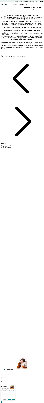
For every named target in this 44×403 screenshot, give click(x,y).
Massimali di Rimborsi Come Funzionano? (6, 148)
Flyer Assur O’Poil (4, 379)
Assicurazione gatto (20, 4)
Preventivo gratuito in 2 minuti (2, 52)
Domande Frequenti (28, 1)
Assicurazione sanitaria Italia (4, 144)
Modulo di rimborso (16, 1)
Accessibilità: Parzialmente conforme (7, 381)
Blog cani (23, 56)
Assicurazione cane (15, 4)
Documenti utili (21, 1)
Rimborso (24, 1)
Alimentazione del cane (19, 56)
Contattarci (32, 1)
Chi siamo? (3, 384)
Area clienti (41, 1)
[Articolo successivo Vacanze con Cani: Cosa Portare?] (22, 121)
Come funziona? (24, 4)
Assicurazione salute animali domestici (6, 145)
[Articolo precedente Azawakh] (22, 78)
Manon (6, 55)
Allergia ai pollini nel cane (4, 146)
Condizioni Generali (4, 378)
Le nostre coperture (4, 373)
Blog (26, 4)
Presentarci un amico (4, 380)
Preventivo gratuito (10, 369)
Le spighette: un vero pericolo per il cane (6, 147)
